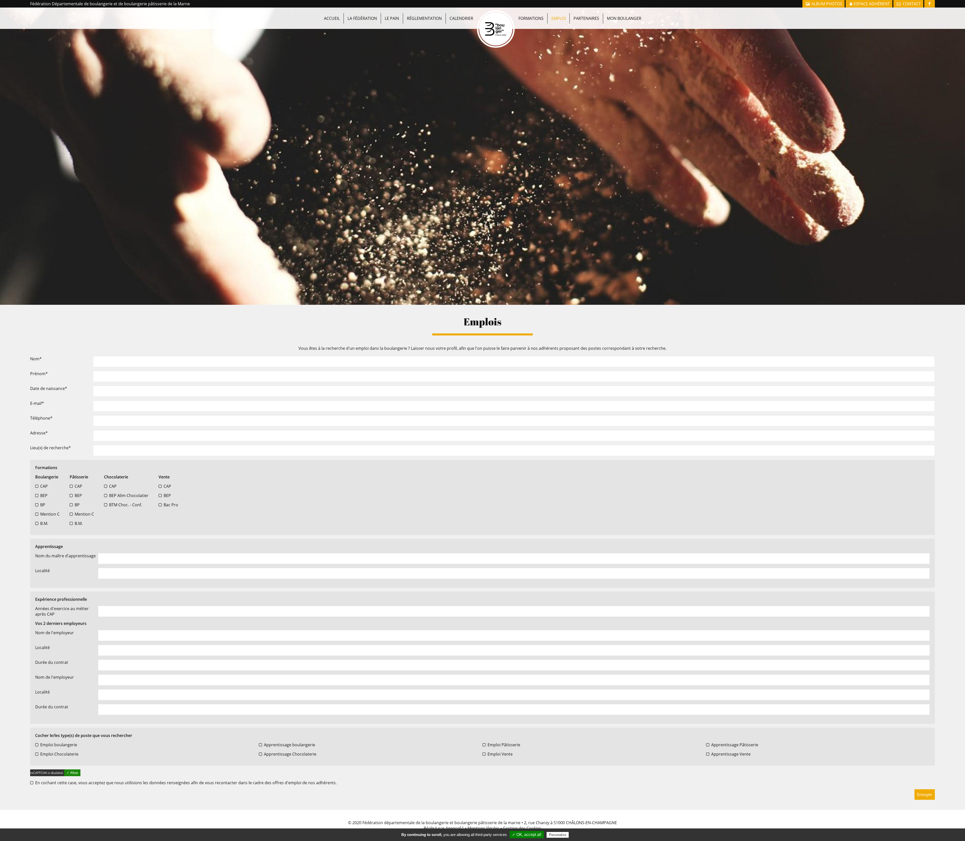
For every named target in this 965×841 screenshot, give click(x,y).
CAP (44, 486)
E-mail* (37, 403)
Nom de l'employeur (54, 632)
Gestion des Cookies (522, 828)
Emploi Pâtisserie (504, 745)
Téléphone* (41, 418)
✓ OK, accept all (526, 834)
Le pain (392, 18)
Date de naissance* (48, 388)
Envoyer (924, 794)
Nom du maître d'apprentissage (65, 556)
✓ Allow (72, 773)
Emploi (558, 18)
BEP (43, 495)
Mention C (50, 514)
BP (42, 505)
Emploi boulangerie (58, 745)
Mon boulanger (624, 18)
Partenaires (586, 18)
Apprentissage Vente (731, 754)
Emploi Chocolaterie (59, 754)
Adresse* (39, 433)
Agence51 (455, 828)
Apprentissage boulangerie (289, 745)
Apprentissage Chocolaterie (290, 754)
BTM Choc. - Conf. (125, 505)
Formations (531, 18)
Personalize (557, 835)
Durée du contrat (51, 662)
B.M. (44, 523)
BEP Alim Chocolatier (129, 495)
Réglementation (424, 18)
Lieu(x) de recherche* (50, 448)
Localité (42, 570)
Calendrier (461, 18)
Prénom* (39, 373)
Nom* (36, 359)
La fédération (362, 18)
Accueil (332, 18)
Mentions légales (483, 828)
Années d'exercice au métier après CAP (62, 611)
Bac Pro (171, 505)
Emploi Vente (500, 754)
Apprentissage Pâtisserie (734, 745)
